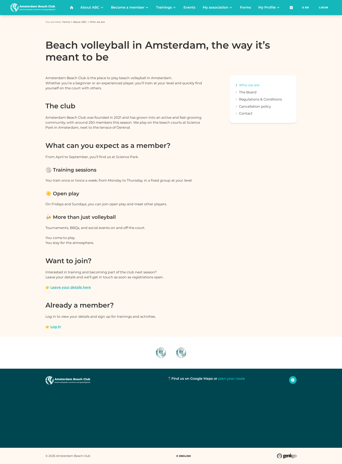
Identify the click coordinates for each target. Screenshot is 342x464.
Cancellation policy (255, 106)
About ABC (80, 22)
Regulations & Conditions (260, 99)
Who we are (97, 22)
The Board (247, 92)
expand (236, 113)
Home (66, 22)
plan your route (231, 379)
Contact (246, 113)
